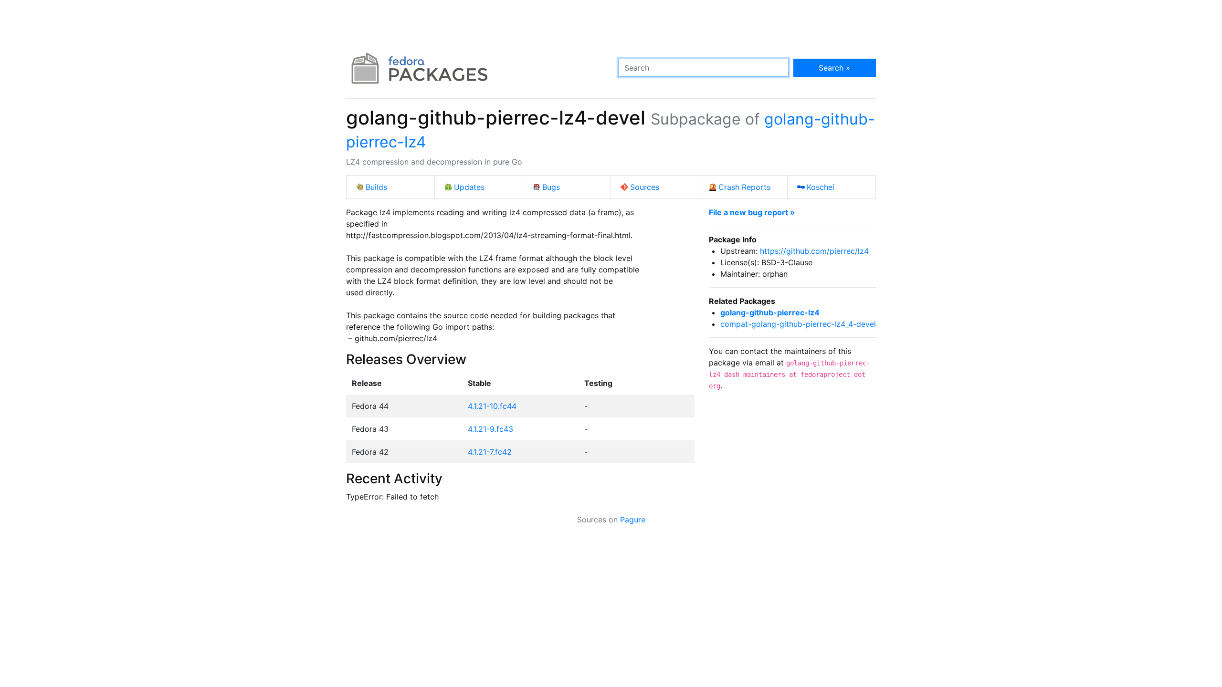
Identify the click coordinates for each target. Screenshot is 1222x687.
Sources (644, 187)
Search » (834, 68)
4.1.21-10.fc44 (492, 406)
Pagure (632, 519)
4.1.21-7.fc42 (490, 452)
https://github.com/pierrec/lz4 (814, 251)
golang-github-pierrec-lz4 (770, 312)
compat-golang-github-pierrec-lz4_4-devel (798, 324)
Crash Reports (744, 187)
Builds (376, 187)
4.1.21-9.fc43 (490, 429)
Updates (469, 187)
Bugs (551, 187)
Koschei (820, 187)
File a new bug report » (752, 212)
